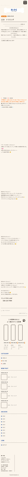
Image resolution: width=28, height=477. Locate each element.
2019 (4, 435)
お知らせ (5, 358)
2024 (4, 421)
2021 (4, 430)
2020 (4, 433)
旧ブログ (5, 445)
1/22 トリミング (6, 310)
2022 (4, 427)
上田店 (4, 363)
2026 (4, 416)
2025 (4, 419)
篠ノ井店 (5, 360)
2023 (4, 424)
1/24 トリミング (22, 313)
